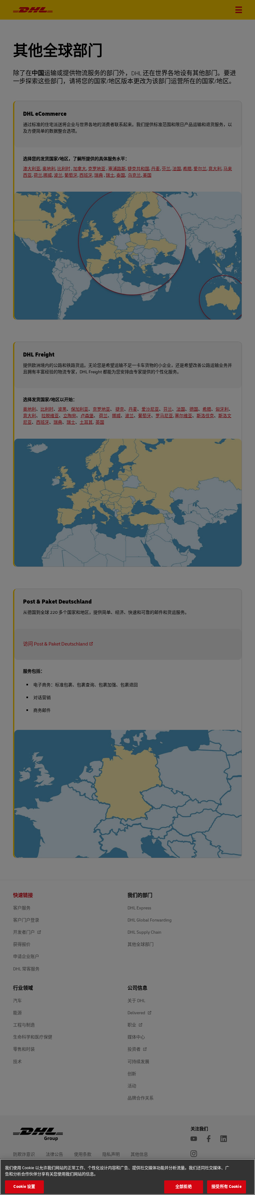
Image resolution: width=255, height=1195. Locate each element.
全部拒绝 (183, 1186)
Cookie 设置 (24, 1186)
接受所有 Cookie (226, 1186)
